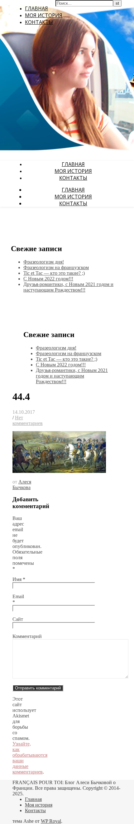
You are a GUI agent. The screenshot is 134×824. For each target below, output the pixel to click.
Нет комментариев (27, 420)
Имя (18, 579)
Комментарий (27, 636)
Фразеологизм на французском (56, 267)
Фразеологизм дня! (43, 261)
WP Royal (51, 821)
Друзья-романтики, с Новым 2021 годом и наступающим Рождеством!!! (68, 287)
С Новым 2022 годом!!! (48, 278)
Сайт (17, 619)
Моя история (43, 15)
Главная (36, 8)
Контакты (39, 22)
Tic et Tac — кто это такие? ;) (54, 273)
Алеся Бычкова (21, 484)
